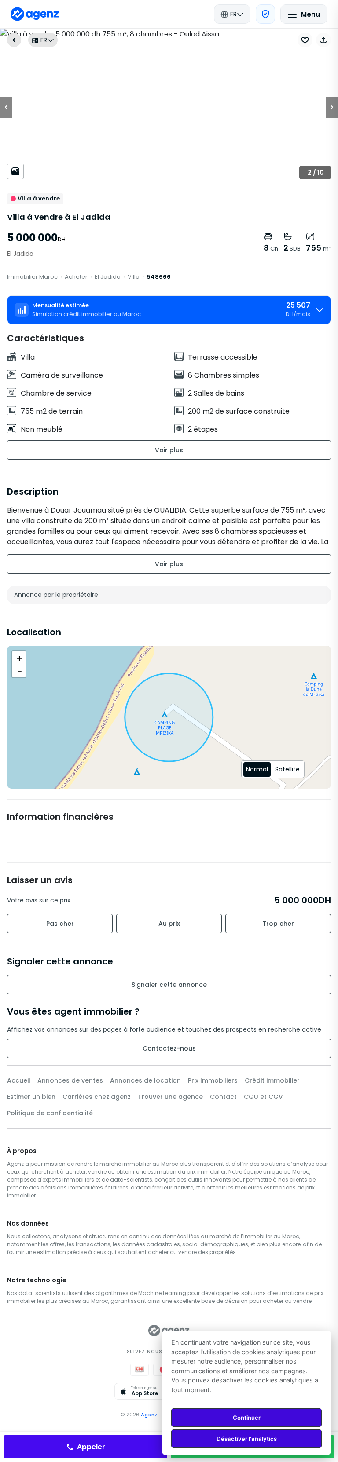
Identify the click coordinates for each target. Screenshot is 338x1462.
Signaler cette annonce (169, 984)
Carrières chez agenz (96, 1096)
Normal (257, 769)
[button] (323, 40)
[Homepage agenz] (35, 14)
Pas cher (60, 923)
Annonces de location (145, 1080)
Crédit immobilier (272, 1080)
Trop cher (278, 923)
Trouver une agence (170, 1096)
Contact (223, 1096)
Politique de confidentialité (50, 1113)
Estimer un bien (31, 1096)
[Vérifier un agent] (265, 14)
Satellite (287, 769)
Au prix (169, 923)
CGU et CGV (263, 1096)
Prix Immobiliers (213, 1080)
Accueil (18, 1080)
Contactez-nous (169, 1048)
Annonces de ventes (70, 1080)
